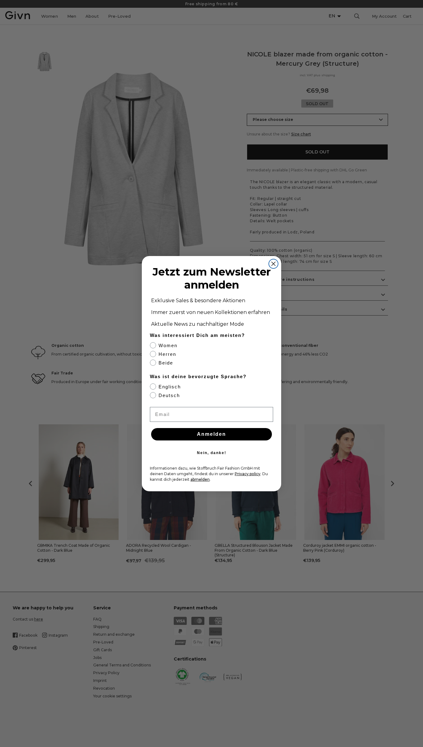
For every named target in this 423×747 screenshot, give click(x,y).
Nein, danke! (211, 453)
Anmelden (211, 434)
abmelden (200, 479)
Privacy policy (247, 473)
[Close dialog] (273, 263)
